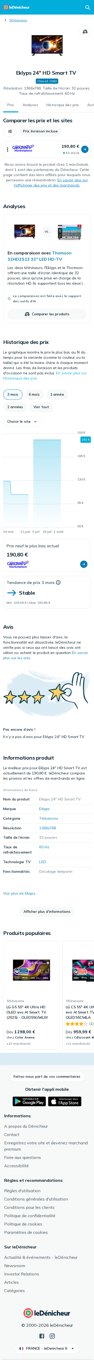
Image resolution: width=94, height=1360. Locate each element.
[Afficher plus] (7, 149)
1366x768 (47, 828)
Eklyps (44, 808)
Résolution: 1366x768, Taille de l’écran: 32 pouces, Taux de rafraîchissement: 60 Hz (47, 91)
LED (42, 861)
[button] (10, 131)
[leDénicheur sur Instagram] (52, 1335)
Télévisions (18, 20)
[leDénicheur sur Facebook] (42, 1335)
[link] (47, 269)
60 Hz (44, 847)
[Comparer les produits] (85, 31)
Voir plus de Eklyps (19, 893)
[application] (47, 483)
